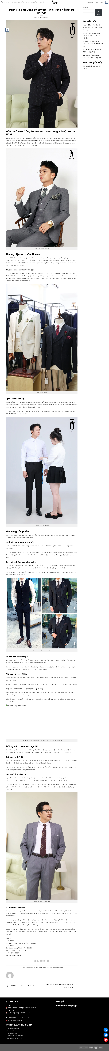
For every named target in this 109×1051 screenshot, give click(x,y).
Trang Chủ (7, 2)
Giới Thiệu (14, 2)
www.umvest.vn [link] (17, 955)
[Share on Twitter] (38, 961)
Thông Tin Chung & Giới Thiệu (41, 7)
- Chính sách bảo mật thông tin (16, 1036)
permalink (60, 967)
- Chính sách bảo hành (13, 1031)
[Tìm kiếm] (2, 2)
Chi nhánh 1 (10, 1005)
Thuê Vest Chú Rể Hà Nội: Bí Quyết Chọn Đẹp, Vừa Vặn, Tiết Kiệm (92, 35)
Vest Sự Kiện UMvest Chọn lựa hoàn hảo (22, 986)
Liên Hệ (42, 2)
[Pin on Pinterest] (44, 961)
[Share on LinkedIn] (48, 961)
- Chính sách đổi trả (12, 1028)
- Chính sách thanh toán (14, 1033)
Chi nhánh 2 (10, 1010)
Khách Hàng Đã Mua (32, 2)
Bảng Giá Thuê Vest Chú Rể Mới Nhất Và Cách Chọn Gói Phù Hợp (92, 27)
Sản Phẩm (21, 2)
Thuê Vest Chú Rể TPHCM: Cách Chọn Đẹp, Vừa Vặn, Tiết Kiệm (93, 43)
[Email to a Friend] (41, 961)
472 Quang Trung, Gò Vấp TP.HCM (19, 1013)
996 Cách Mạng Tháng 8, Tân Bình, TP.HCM (22, 1008)
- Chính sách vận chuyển (14, 1038)
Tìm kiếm (85, 7)
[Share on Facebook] (35, 961)
